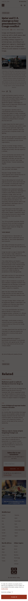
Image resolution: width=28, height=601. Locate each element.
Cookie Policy (4, 588)
